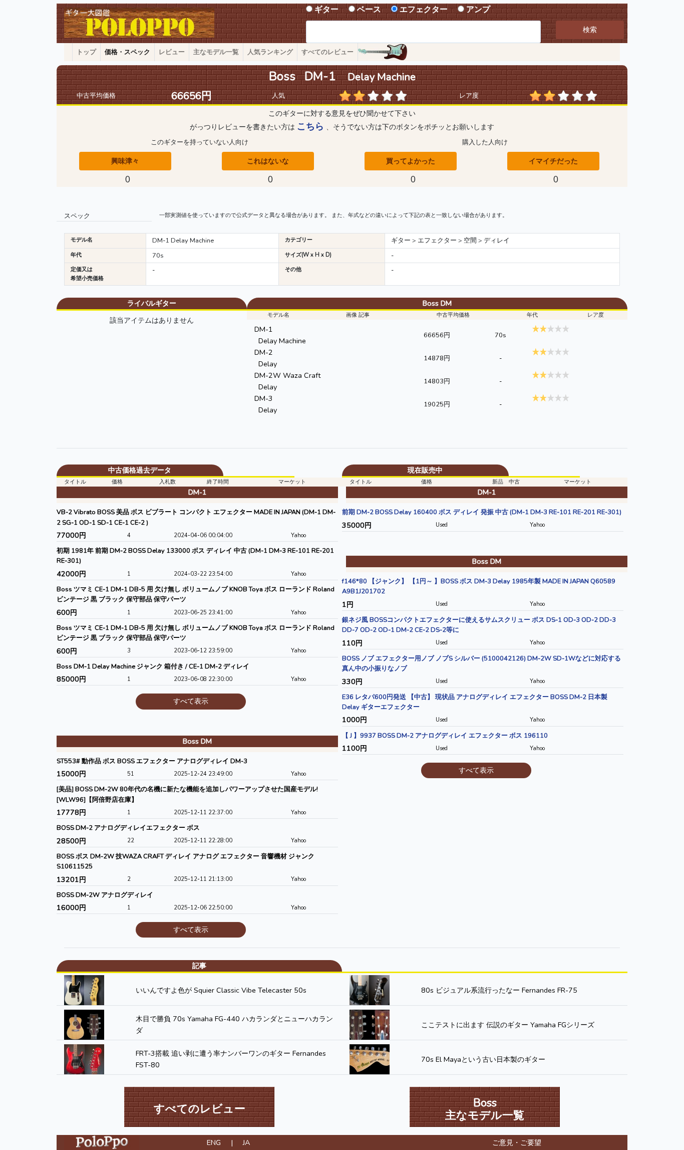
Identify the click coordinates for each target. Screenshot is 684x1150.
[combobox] (423, 32)
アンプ (478, 9)
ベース (369, 9)
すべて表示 (190, 701)
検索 (590, 30)
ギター (326, 9)
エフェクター (424, 9)
